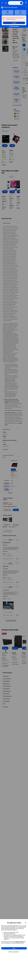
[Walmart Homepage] (6, 3)
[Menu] (2, 3)
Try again (14, 22)
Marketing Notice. (19, 941)
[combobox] (15, 3)
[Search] (21, 3)
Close (14, 948)
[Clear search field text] (19, 3)
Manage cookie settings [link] (14, 951)
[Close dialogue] (25, 923)
